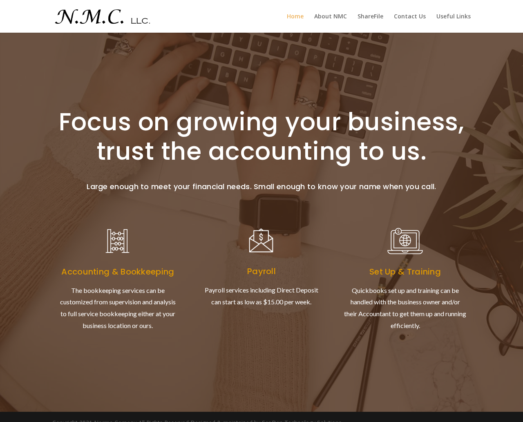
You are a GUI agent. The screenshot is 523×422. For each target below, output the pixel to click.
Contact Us (410, 16)
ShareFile (370, 16)
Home (295, 16)
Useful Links (453, 16)
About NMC (330, 16)
